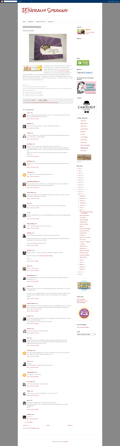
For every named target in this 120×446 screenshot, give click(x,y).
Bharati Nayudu (84, 123)
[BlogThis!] (41, 100)
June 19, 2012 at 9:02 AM (33, 395)
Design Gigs (50, 21)
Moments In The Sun (40, 21)
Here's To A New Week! (85, 237)
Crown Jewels (83, 239)
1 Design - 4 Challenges (85, 241)
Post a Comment (28, 422)
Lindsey (29, 316)
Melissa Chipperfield (85, 145)
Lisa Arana (29, 381)
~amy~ (28, 112)
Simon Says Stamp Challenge (45, 255)
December (82, 196)
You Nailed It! (83, 217)
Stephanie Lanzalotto (32, 181)
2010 (80, 274)
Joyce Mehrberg (84, 137)
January (82, 269)
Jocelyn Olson (30, 192)
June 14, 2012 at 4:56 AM (33, 367)
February (82, 267)
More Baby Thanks (84, 220)
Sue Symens (83, 150)
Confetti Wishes (83, 233)
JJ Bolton (29, 233)
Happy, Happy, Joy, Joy (82, 301)
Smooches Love (83, 248)
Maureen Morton (31, 303)
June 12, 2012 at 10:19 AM (33, 198)
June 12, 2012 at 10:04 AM (33, 187)
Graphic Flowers (83, 246)
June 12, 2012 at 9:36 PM (32, 323)
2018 (80, 180)
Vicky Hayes (30, 350)
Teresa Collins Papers (84, 215)
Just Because (29, 102)
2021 (80, 173)
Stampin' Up (52, 102)
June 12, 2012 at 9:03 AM (33, 156)
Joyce (28, 203)
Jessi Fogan (29, 144)
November (82, 198)
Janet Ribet (83, 131)
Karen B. (29, 328)
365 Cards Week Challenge (83, 327)
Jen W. (89, 29)
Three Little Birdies (81, 302)
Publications (30, 21)
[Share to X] (43, 100)
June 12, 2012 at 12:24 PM (33, 218)
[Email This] (39, 100)
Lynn (28, 338)
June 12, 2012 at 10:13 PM (33, 333)
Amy (62, 74)
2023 (80, 168)
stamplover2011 (30, 372)
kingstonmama (30, 275)
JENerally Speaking (44, 10)
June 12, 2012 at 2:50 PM (32, 245)
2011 (80, 272)
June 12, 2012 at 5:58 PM (32, 270)
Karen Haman (84, 139)
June (81, 210)
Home (24, 21)
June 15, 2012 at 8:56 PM (32, 376)
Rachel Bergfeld (84, 148)
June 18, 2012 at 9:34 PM (32, 386)
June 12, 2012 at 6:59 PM (32, 281)
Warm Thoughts (83, 257)
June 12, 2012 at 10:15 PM (33, 345)
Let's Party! (82, 244)
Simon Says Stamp (64, 71)
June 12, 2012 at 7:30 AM (33, 118)
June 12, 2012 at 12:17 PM (33, 207)
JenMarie (29, 414)
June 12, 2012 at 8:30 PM (32, 311)
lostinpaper (29, 161)
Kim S (28, 266)
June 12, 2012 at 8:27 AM (33, 128)
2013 (80, 191)
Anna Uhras (83, 120)
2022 (80, 171)
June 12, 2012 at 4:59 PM (32, 261)
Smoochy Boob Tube (84, 230)
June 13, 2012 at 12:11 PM (33, 356)
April (81, 262)
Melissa (28, 391)
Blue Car (82, 226)
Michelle (29, 123)
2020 (80, 175)
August (81, 205)
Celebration (82, 235)
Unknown (29, 172)
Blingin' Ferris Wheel (84, 250)
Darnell (28, 286)
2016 (80, 184)
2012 (80, 194)
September (82, 203)
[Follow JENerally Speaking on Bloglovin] (85, 73)
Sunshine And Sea (84, 252)
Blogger (66, 441)
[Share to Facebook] (45, 100)
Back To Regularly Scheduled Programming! (86, 212)
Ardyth (28, 133)
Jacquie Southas (84, 129)
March (81, 264)
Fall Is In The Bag (81, 299)
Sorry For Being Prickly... (85, 228)
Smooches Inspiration (84, 255)
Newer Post (25, 425)
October (82, 200)
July (81, 207)
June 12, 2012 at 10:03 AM (33, 176)
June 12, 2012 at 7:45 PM (32, 298)
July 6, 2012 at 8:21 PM (32, 419)
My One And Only (84, 224)
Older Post (70, 425)
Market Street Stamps (36, 102)
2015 (80, 187)
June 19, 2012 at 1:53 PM (32, 409)
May (81, 260)
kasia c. (28, 361)
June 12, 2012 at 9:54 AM (33, 167)
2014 (80, 189)
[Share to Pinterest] (46, 100)
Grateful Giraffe (83, 222)
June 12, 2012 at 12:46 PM (33, 228)
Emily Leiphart (30, 223)
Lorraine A (29, 250)
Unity (57, 102)
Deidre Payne (84, 126)
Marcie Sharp (84, 142)
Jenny (28, 400)
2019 (80, 178)
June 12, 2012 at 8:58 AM (33, 139)
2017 (80, 182)
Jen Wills (83, 134)
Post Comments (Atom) (34, 428)
